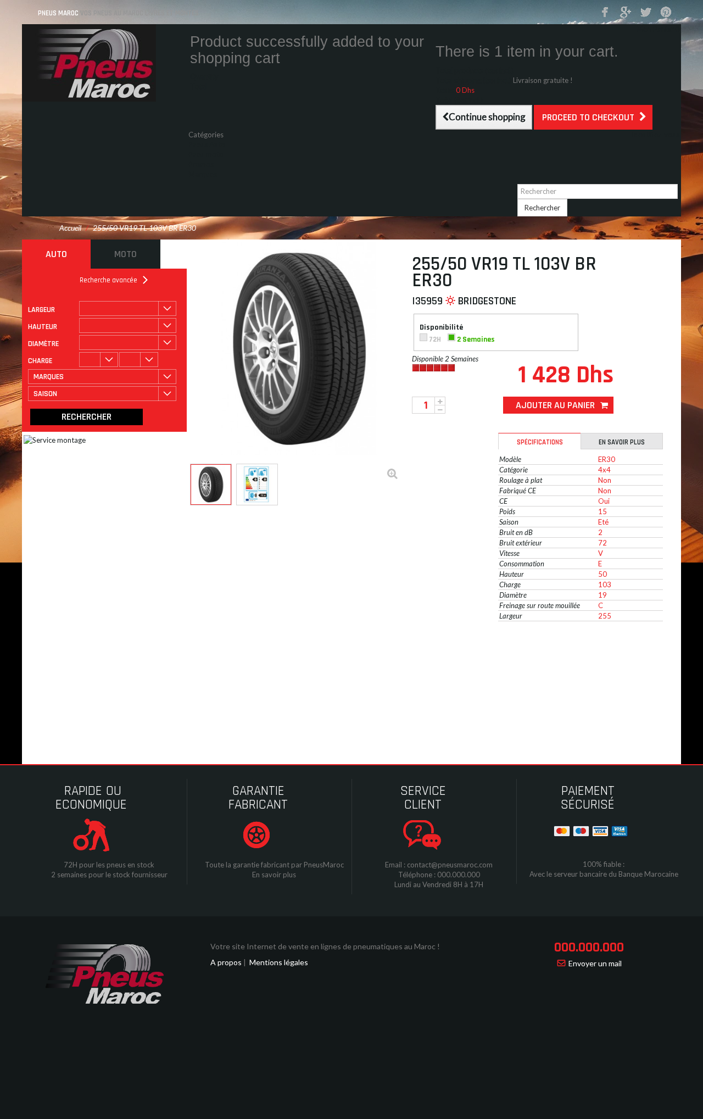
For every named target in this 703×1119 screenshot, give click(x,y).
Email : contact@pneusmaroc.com (439, 864)
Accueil (70, 227)
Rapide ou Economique (91, 798)
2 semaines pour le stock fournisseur (109, 874)
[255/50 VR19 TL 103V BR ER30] (211, 484)
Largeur (41, 310)
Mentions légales (278, 962)
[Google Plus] (625, 12)
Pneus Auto (206, 144)
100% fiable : (603, 864)
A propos (226, 962)
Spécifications (540, 442)
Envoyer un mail (595, 963)
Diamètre (43, 344)
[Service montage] (159, 521)
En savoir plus (622, 442)
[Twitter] (646, 12)
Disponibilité (442, 328)
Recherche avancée (108, 280)
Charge (40, 361)
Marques (202, 174)
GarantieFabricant (258, 798)
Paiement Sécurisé (588, 798)
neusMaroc (326, 864)
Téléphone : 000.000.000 (439, 874)
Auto (56, 254)
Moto (125, 254)
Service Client (423, 798)
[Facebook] (605, 12)
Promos (201, 164)
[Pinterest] (666, 12)
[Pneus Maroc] (104, 63)
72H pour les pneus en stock (109, 864)
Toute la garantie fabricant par (253, 864)
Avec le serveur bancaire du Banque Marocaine (603, 874)
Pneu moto (206, 154)
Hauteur (42, 327)
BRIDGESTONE (487, 301)
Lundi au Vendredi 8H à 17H (438, 884)
